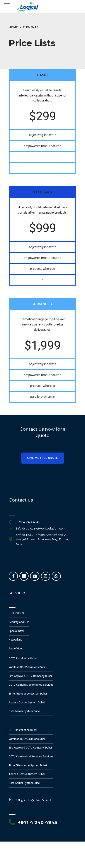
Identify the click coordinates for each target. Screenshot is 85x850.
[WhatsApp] (56, 576)
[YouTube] (34, 576)
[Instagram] (45, 576)
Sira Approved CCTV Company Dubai (30, 676)
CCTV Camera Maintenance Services (31, 684)
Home (13, 27)
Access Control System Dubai (27, 702)
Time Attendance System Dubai (28, 693)
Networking (15, 639)
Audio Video (16, 648)
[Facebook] (13, 576)
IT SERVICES (16, 613)
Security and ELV (19, 622)
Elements (31, 27)
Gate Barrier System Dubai (24, 711)
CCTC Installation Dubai (23, 658)
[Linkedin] (24, 576)
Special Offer (16, 631)
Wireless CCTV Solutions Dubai (27, 667)
